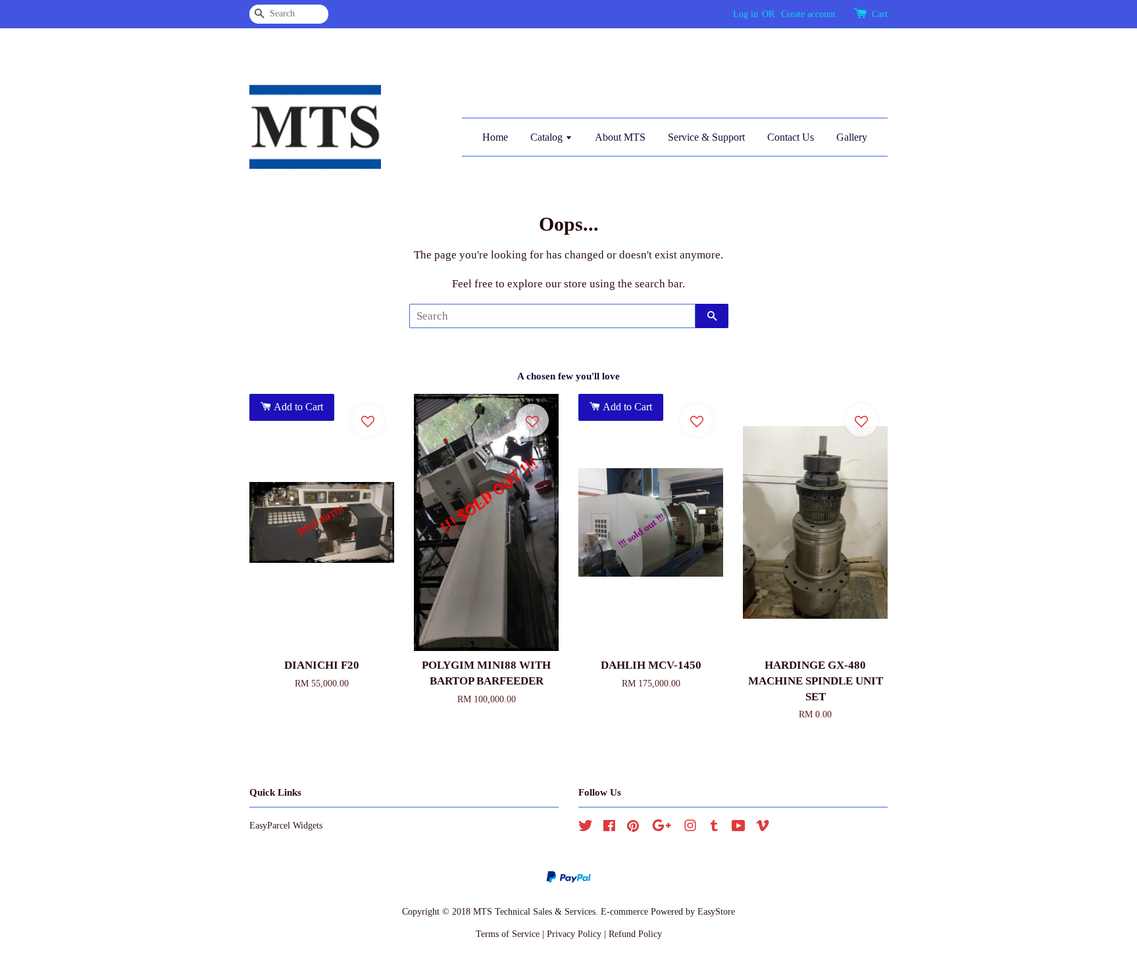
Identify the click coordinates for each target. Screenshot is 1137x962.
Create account (808, 14)
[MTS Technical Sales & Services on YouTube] (738, 828)
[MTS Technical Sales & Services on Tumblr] (714, 828)
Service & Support (706, 137)
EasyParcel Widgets (285, 825)
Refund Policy (635, 933)
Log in (745, 14)
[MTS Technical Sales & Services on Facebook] (609, 828)
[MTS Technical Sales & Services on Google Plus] (661, 828)
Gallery (851, 137)
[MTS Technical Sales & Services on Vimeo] (762, 828)
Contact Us (790, 137)
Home (495, 137)
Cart (880, 14)
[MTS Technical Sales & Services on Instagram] (690, 828)
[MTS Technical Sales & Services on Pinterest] (633, 828)
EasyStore (716, 911)
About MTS (620, 137)
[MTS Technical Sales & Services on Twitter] (585, 828)
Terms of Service (508, 933)
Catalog (547, 137)
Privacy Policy (574, 933)
